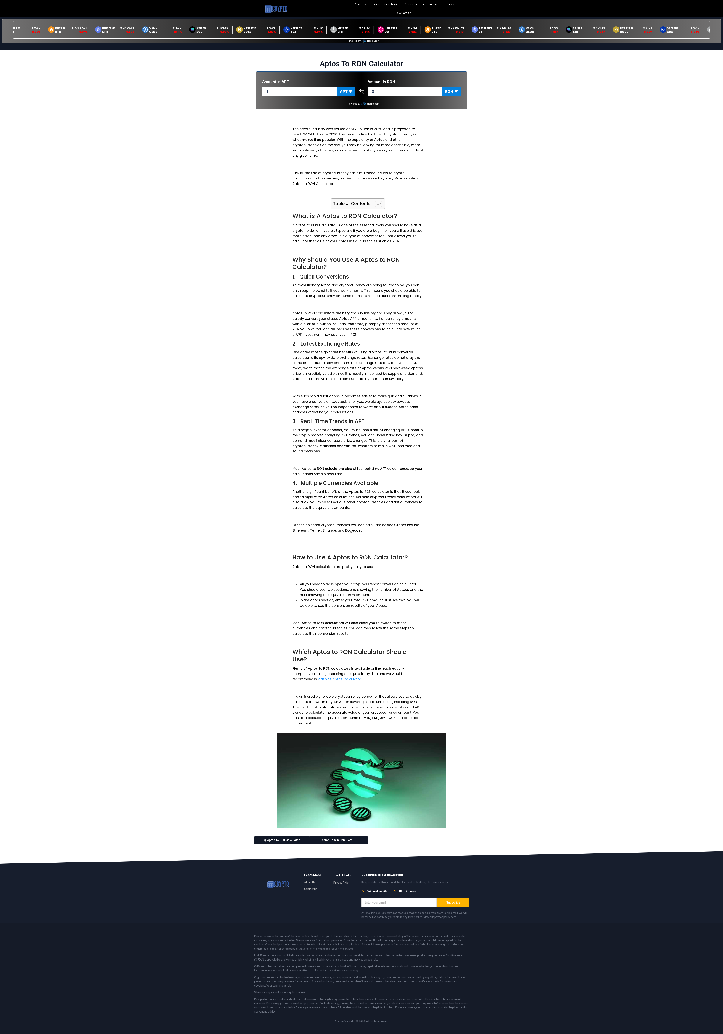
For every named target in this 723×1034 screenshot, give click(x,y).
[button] (346, 91)
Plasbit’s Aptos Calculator (339, 679)
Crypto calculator (385, 4)
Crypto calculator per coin (422, 4)
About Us (361, 4)
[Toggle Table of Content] (376, 204)
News (450, 4)
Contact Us (404, 12)
